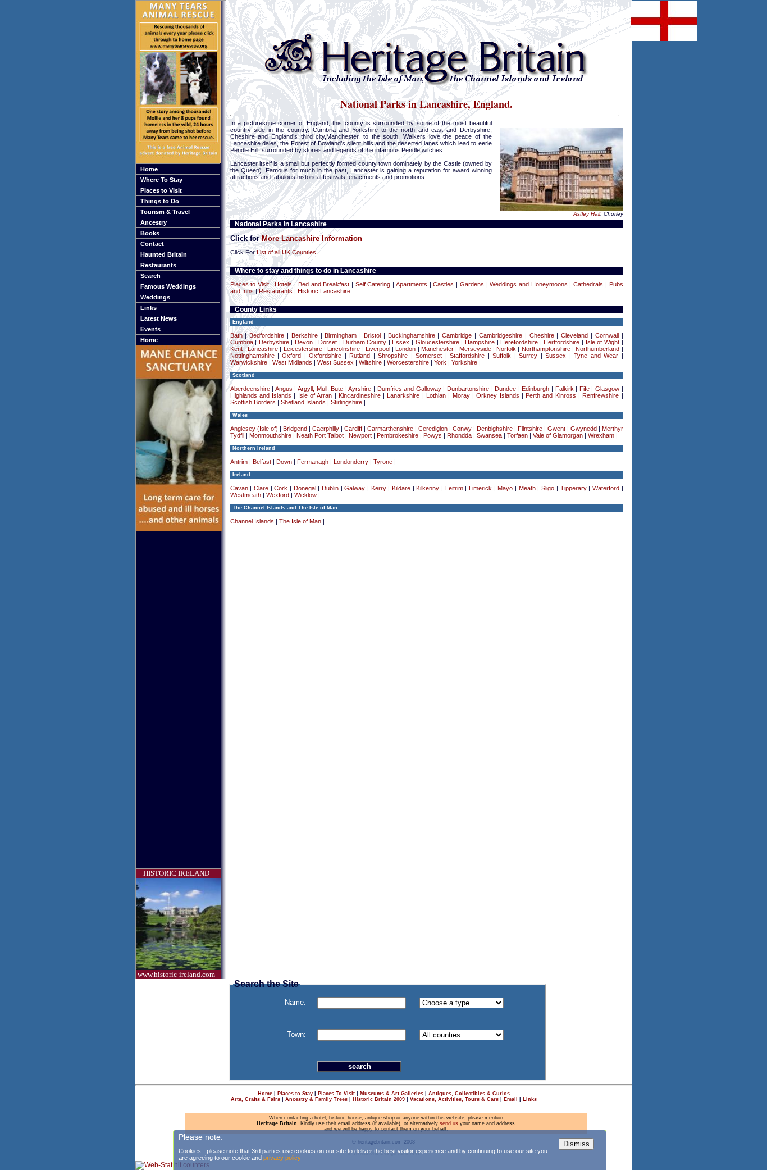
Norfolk (506, 348)
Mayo (505, 488)
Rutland (359, 355)
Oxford (291, 355)
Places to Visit (161, 190)
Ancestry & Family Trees (316, 1099)
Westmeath (245, 494)
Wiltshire (370, 362)
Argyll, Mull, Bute (320, 388)
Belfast (262, 461)
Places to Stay (295, 1093)
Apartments (411, 284)
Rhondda (459, 435)
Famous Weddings (168, 286)
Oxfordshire (325, 355)
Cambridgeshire (500, 335)
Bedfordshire (266, 335)
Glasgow (607, 388)
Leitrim (454, 488)
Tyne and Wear (596, 355)
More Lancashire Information (312, 238)
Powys (432, 435)
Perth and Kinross (551, 395)
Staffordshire (467, 355)
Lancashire (263, 348)
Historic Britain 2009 (379, 1099)
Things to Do (159, 201)
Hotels (283, 284)
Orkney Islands (497, 395)
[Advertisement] (180, 699)
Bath (236, 335)
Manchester (437, 348)
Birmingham (341, 335)
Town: (296, 1034)
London (405, 348)
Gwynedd (583, 428)
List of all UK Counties (286, 252)
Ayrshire (359, 388)
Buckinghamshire (411, 335)
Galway (354, 488)
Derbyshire (274, 342)
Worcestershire (408, 362)
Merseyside (475, 348)
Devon (304, 342)
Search (150, 275)
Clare (261, 488)
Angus (284, 388)
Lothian (436, 395)
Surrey (528, 355)
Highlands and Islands (261, 395)
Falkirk (564, 388)
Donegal (305, 488)
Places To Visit (336, 1093)
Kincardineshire (360, 395)
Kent (236, 348)
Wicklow (305, 494)
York (440, 362)
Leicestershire (303, 348)
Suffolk (501, 355)
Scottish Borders (253, 402)
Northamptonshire (546, 348)
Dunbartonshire (468, 388)
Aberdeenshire (250, 388)
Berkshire (304, 335)
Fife (584, 388)
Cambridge (457, 335)
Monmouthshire (270, 435)
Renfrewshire (600, 395)
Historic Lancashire (324, 291)
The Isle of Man (300, 521)
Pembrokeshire (397, 435)
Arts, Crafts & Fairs (255, 1099)
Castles (443, 284)
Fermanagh (312, 461)
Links (148, 307)
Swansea (489, 435)
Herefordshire (519, 342)
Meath (527, 488)
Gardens (472, 284)
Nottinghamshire (252, 355)
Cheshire (541, 335)
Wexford (277, 494)
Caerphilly (325, 428)
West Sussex (335, 362)
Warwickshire (248, 362)
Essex (400, 342)
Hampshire (480, 342)
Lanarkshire (403, 395)
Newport (360, 435)
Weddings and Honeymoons (528, 284)
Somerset (429, 355)
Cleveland (574, 335)
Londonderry (351, 461)
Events (150, 329)
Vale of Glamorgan (558, 435)
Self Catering (373, 284)
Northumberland (597, 348)
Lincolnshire (343, 348)
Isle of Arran (315, 395)
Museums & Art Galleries (391, 1093)
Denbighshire (495, 428)
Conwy (462, 428)
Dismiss (576, 1144)
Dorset (327, 342)
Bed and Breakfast (323, 284)
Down (284, 461)
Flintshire (530, 428)
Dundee (505, 388)
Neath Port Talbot (320, 435)
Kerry (378, 488)
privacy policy (282, 1157)
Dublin (330, 488)
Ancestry (153, 222)
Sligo (547, 488)
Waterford (605, 488)
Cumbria (241, 342)
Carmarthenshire (390, 428)
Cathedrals (588, 284)
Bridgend (295, 428)
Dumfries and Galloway (409, 388)
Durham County (365, 342)
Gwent (556, 428)
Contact (152, 243)
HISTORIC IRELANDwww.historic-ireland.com (176, 923)
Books (149, 233)
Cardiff (353, 428)
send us (449, 1123)
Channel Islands (252, 521)
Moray (461, 395)
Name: (295, 1002)
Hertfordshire (561, 342)
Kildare (401, 488)
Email (511, 1099)
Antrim (239, 461)
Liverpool (378, 348)
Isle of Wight (602, 342)
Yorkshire (464, 362)
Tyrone (382, 461)
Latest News (158, 318)
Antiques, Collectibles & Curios (469, 1093)
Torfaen (517, 435)
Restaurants (158, 265)
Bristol (372, 335)
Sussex (555, 355)
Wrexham (601, 435)
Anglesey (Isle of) (254, 428)
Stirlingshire (346, 402)
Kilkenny (427, 488)
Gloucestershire (437, 342)
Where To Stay (161, 179)
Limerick (480, 488)
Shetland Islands (303, 402)
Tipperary (573, 488)
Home (149, 169)
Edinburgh (535, 388)
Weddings (155, 297)
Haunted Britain (163, 254)
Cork (280, 488)
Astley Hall (586, 214)
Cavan (239, 488)
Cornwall (607, 335)
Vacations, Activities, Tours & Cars (454, 1099)
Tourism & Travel (165, 211)
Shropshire (393, 355)
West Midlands (292, 362)
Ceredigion (433, 428)
